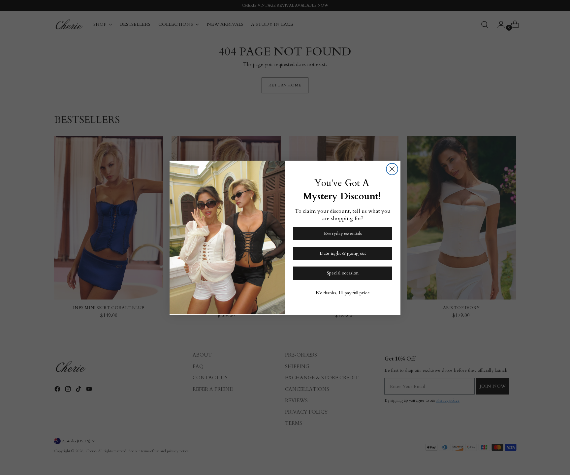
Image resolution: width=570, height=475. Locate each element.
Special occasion (343, 272)
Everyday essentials (343, 233)
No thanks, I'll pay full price (343, 292)
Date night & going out (343, 253)
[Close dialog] (392, 169)
